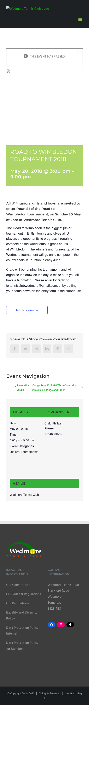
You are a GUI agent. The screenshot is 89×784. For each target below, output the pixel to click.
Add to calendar (27, 310)
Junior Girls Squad (23, 387)
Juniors (14, 452)
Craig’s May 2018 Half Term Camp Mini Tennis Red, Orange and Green (53, 387)
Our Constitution (18, 585)
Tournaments (29, 452)
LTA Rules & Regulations (23, 594)
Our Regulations (17, 603)
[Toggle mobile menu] (80, 19)
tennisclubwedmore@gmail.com (33, 285)
